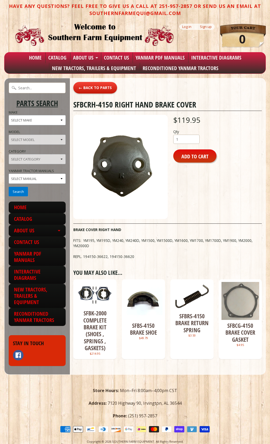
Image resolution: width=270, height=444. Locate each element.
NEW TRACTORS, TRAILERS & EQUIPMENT (94, 68)
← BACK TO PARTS (95, 87)
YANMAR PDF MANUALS (160, 57)
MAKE (13, 112)
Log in (186, 26)
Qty (176, 131)
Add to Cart (195, 156)
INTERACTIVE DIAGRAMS (216, 57)
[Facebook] (18, 355)
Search (18, 191)
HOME (35, 57)
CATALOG (57, 57)
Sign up (206, 26)
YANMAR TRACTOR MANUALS (31, 170)
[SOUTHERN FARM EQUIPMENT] (94, 35)
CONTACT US (116, 57)
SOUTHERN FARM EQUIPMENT (133, 441)
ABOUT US (83, 57)
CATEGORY (17, 151)
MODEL (14, 131)
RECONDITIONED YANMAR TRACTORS (180, 68)
